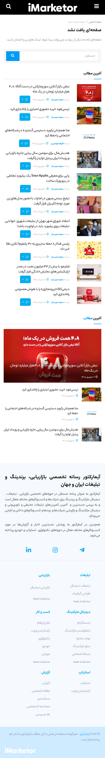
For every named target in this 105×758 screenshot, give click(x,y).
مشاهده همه (81, 601)
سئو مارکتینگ (81, 646)
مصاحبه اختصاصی (38, 706)
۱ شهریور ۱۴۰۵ (39, 166)
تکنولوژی (44, 638)
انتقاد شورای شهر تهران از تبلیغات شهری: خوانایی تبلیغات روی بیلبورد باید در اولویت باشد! (37, 224)
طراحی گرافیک (81, 593)
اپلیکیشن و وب (40, 630)
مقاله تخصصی (41, 691)
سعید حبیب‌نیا (57, 100)
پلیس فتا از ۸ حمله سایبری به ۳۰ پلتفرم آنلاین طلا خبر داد (38, 246)
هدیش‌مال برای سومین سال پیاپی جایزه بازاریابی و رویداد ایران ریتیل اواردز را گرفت (38, 155)
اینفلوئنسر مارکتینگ (77, 630)
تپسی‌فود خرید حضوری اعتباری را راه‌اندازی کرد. (39, 109)
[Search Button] (13, 56)
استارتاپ (85, 683)
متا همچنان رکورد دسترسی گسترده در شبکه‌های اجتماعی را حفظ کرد (37, 133)
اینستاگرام (83, 623)
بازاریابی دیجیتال (40, 587)
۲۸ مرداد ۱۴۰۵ (39, 234)
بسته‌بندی (43, 698)
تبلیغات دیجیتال (80, 585)
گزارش (46, 683)
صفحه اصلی (95, 22)
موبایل (46, 654)
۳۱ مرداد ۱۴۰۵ (39, 212)
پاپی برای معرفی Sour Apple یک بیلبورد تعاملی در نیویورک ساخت (38, 178)
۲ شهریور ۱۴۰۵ (39, 100)
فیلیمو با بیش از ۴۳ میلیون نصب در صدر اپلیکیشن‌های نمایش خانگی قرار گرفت (43, 269)
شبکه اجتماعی (81, 654)
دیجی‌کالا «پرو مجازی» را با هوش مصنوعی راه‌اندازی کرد (42, 292)
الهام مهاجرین (57, 144)
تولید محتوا (83, 638)
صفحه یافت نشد (76, 22)
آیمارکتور (85, 734)
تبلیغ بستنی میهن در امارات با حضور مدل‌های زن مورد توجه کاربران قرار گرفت (38, 201)
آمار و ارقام (43, 623)
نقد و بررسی (42, 714)
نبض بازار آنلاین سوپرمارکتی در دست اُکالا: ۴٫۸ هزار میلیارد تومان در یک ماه (39, 89)
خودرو (46, 646)
